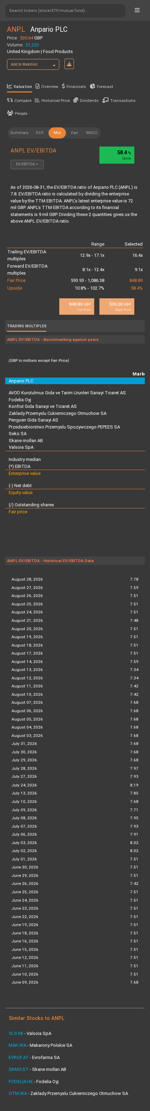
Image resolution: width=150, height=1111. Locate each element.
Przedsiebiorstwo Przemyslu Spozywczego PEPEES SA (64, 427)
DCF (40, 132)
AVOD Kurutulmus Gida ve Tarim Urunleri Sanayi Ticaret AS (67, 392)
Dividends (89, 100)
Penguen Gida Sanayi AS (33, 420)
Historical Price (56, 100)
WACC (92, 132)
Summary (19, 132)
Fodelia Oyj (20, 399)
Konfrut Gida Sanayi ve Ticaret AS (43, 406)
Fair (74, 132)
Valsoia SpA (21, 447)
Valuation (23, 86)
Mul (57, 132)
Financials (76, 86)
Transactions (123, 100)
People (21, 113)
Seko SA (18, 433)
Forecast (105, 86)
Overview (49, 86)
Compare (22, 100)
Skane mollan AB (26, 440)
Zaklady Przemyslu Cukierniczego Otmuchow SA (57, 413)
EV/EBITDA (25, 164)
